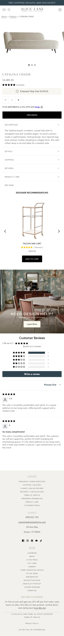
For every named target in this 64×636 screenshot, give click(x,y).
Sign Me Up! (40, 607)
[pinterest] (32, 540)
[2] (35, 65)
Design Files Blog (32, 580)
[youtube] (36, 540)
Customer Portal (32, 505)
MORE (32, 547)
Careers (32, 567)
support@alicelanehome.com (32, 522)
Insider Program (32, 587)
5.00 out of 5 (7, 343)
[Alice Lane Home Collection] (32, 10)
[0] (29, 65)
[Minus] (5, 100)
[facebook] (23, 540)
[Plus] (18, 100)
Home (4, 17)
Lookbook (32, 553)
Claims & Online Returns (32, 488)
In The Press (32, 560)
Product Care (32, 502)
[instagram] (27, 540)
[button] (9, 84)
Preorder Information (32, 498)
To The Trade (32, 573)
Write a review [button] (32, 374)
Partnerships (32, 577)
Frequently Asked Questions (32, 481)
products (13, 17)
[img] (8, 394)
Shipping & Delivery (32, 485)
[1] (32, 65)
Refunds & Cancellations (32, 492)
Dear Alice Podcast (32, 584)
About (32, 556)
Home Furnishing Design (32, 570)
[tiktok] (41, 540)
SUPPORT (32, 476)
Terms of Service (32, 495)
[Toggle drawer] (4, 10)
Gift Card (32, 563)
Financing (32, 590)
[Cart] (60, 9)
